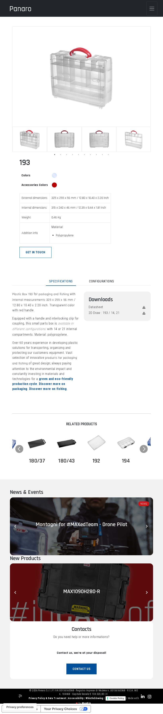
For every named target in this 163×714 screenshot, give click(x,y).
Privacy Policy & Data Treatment (48, 698)
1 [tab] (55, 155)
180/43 (66, 460)
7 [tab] (90, 155)
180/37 (37, 460)
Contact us (82, 669)
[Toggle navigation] (151, 9)
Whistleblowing (95, 698)
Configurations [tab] (101, 281)
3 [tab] (67, 155)
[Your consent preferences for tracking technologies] (20, 707)
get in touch (35, 252)
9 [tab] (102, 155)
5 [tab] (79, 155)
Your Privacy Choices (60, 709)
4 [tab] (73, 155)
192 (96, 460)
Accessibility (76, 698)
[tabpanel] (30, 139)
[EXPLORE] (37, 443)
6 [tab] (84, 155)
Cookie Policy (117, 698)
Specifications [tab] (61, 281)
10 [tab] (108, 155)
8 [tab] (96, 155)
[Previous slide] (16, 526)
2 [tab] (61, 155)
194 (126, 460)
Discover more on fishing (48, 389)
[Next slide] (147, 526)
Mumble (86, 703)
